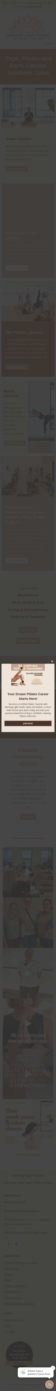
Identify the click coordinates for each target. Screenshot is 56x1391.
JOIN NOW (28, 723)
